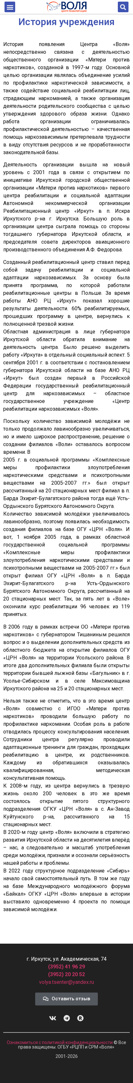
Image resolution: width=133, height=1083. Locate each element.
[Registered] (80, 1018)
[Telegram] (66, 1018)
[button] (10, 7)
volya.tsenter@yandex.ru (66, 982)
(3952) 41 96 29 (66, 967)
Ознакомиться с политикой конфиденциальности (60, 1042)
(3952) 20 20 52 (66, 974)
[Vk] (52, 1018)
